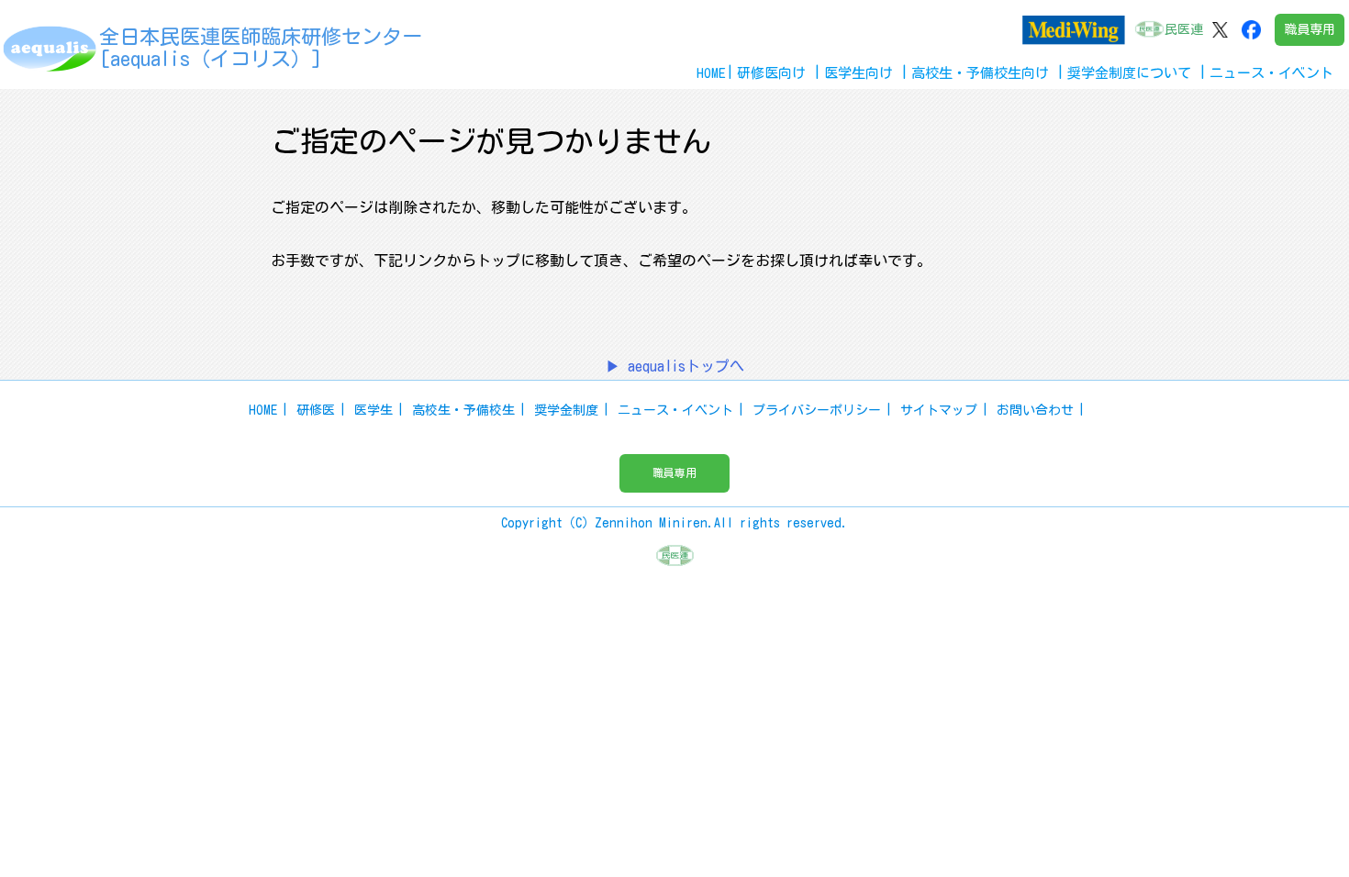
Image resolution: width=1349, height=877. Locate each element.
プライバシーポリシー (817, 410)
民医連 (1184, 29)
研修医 (315, 410)
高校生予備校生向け (980, 73)
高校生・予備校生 (463, 410)
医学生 (373, 410)
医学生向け (858, 73)
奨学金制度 (566, 410)
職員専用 (1309, 29)
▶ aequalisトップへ (675, 366)
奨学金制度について (1129, 73)
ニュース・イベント (675, 410)
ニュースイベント (1271, 73)
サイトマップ (938, 410)
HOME (711, 73)
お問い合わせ (1035, 410)
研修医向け (771, 73)
